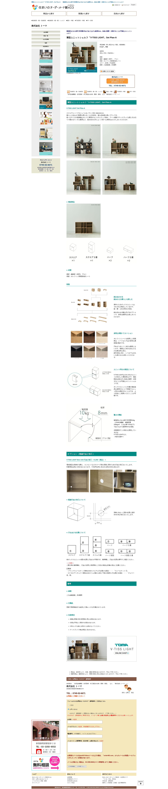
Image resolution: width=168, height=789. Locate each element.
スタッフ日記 (71, 782)
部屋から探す (84, 14)
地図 (46, 43)
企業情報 (69, 777)
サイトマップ (35, 782)
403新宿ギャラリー (72, 779)
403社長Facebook (72, 781)
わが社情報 (46, 39)
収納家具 (43, 20)
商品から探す (48, 14)
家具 (91, 20)
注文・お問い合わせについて (40, 779)
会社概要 (46, 32)
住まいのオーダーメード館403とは (41, 777)
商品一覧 (46, 36)
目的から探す (119, 14)
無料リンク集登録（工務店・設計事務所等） (114, 782)
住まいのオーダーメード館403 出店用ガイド (115, 777)
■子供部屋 (77, 20)
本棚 (72, 20)
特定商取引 (46, 46)
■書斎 (67, 20)
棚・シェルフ (61, 20)
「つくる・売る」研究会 (109, 779)
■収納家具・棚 (35, 20)
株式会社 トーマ (39, 26)
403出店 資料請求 (107, 781)
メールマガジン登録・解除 (39, 781)
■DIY (87, 20)
